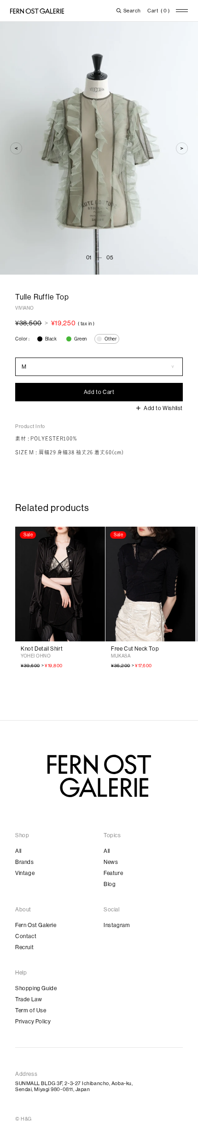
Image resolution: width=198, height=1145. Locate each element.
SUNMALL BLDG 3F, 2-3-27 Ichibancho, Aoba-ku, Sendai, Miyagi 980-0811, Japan (74, 1086)
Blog (110, 884)
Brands (24, 862)
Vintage (25, 873)
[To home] (37, 11)
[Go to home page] (99, 776)
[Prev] (16, 148)
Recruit (24, 947)
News (111, 862)
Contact (25, 936)
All (18, 851)
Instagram (117, 925)
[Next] (182, 148)
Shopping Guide (36, 988)
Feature (113, 873)
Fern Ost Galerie (36, 925)
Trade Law (28, 999)
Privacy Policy (33, 1021)
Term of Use (31, 1010)
